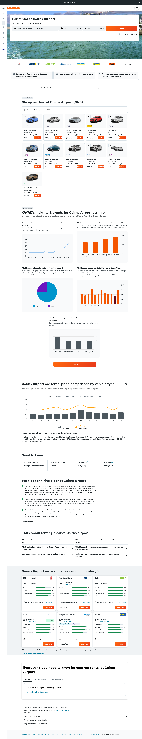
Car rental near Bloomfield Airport (37, 692)
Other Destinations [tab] (56, 679)
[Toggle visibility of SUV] (35, 306)
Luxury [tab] (98, 396)
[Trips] (3, 43)
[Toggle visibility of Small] (51, 306)
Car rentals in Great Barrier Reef (78, 734)
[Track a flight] (3, 37)
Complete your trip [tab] (40, 679)
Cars (33, 734)
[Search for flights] (3, 14)
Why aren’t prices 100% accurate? (36, 724)
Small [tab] (50, 396)
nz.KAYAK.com (26, 734)
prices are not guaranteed (63, 710)
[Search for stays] (3, 18)
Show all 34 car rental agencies (33, 654)
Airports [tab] (27, 679)
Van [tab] (79, 396)
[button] (139, 2)
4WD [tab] (73, 396)
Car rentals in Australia (43, 734)
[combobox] (18, 23)
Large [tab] (67, 396)
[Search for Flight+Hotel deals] (3, 27)
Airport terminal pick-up (129, 34)
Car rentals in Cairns (95, 734)
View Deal (37, 137)
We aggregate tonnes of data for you (37, 720)
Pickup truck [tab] (88, 396)
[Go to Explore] (3, 33)
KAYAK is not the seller (32, 716)
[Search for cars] (3, 23)
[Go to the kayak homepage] (13, 8)
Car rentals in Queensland (59, 734)
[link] (74, 364)
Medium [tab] (58, 396)
